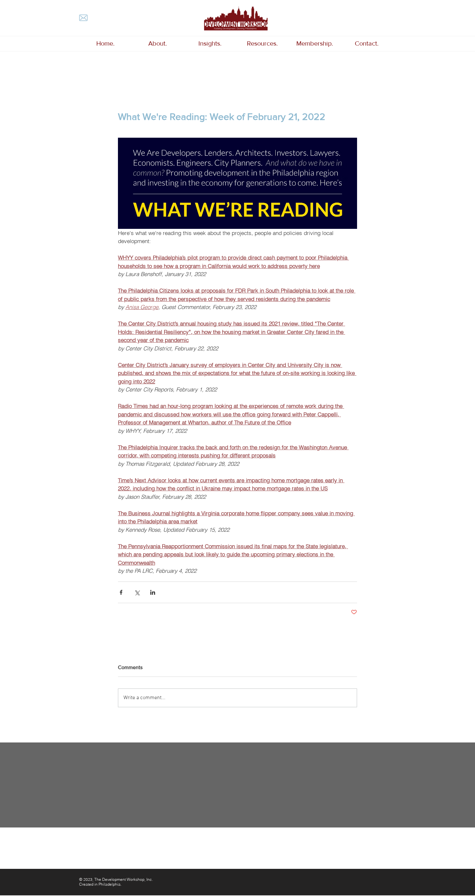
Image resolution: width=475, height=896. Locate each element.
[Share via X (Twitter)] (137, 592)
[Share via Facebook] (121, 592)
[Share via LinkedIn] (153, 592)
